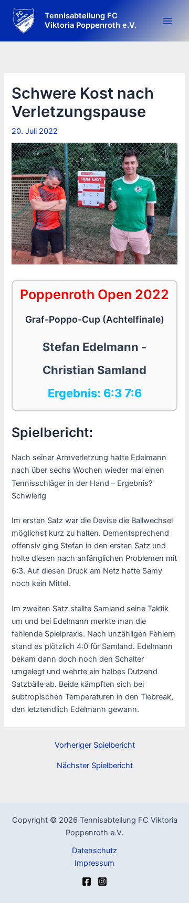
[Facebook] (86, 881)
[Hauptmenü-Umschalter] (167, 21)
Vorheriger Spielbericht (95, 745)
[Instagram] (102, 881)
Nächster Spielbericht (95, 766)
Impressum (94, 863)
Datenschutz (94, 850)
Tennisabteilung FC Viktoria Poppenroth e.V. (90, 20)
